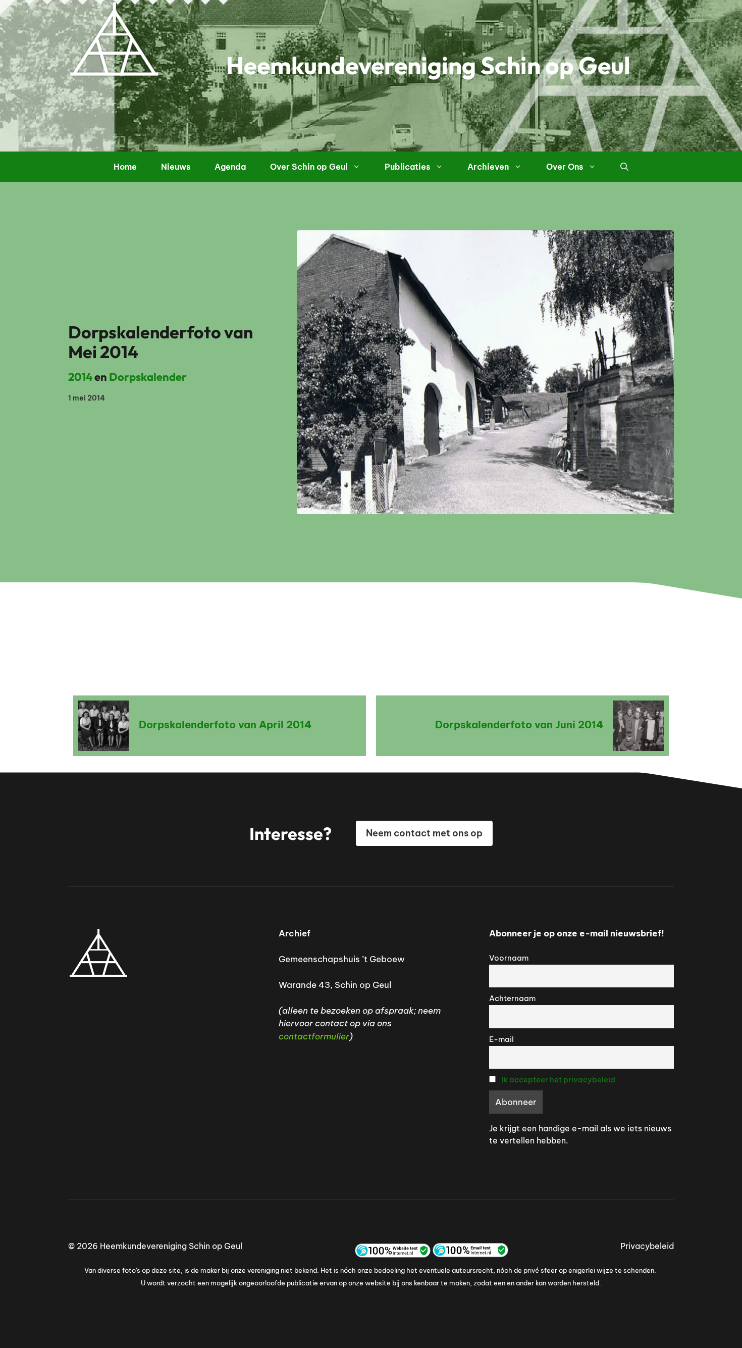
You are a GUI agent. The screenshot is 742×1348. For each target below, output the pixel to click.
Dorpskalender (148, 377)
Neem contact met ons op (424, 833)
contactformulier (314, 1036)
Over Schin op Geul (308, 167)
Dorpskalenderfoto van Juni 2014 (519, 724)
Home (125, 167)
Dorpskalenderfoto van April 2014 (225, 724)
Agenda (230, 167)
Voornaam (508, 958)
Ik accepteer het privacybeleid (558, 1079)
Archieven (488, 167)
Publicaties (407, 167)
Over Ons (564, 167)
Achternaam (512, 998)
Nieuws (175, 167)
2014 (80, 377)
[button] (624, 167)
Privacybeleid (647, 1246)
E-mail (501, 1039)
